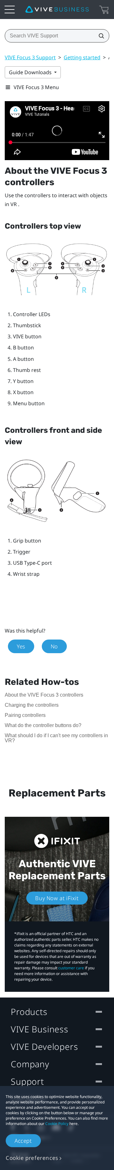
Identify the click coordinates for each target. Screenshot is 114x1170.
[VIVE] (57, 9)
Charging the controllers (32, 705)
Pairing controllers (25, 715)
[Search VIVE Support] (99, 35)
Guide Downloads (31, 72)
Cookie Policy (56, 1123)
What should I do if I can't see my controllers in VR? (56, 738)
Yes (21, 646)
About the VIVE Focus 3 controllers (44, 695)
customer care (71, 968)
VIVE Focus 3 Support (30, 57)
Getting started (82, 57)
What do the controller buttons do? (43, 725)
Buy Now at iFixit (57, 898)
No (54, 646)
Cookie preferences (32, 1157)
